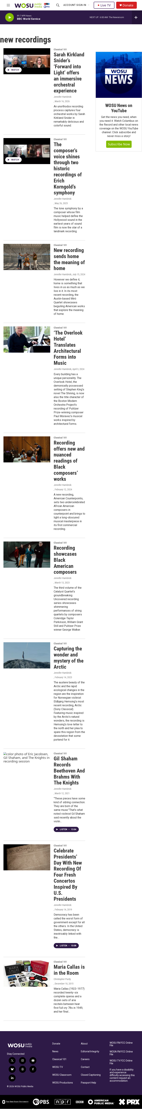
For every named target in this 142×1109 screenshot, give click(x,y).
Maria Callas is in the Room (69, 970)
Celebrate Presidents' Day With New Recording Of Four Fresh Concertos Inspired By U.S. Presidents (68, 875)
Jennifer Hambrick (62, 96)
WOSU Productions (62, 1082)
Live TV (105, 5)
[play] (9, 17)
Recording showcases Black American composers (65, 560)
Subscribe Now (119, 144)
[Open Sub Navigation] (88, 5)
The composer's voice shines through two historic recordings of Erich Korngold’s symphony (68, 168)
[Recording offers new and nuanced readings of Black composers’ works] (26, 449)
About (84, 1043)
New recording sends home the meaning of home (69, 259)
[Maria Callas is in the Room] (26, 974)
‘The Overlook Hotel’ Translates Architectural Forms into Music (68, 348)
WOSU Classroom (62, 1075)
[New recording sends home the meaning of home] (26, 257)
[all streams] (137, 17)
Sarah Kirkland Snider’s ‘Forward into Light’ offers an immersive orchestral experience (69, 73)
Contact (85, 1067)
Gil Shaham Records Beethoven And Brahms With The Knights (69, 771)
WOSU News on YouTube (118, 108)
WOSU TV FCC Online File (121, 1062)
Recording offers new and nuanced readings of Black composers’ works (69, 461)
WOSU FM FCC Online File (121, 1044)
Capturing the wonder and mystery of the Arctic (68, 658)
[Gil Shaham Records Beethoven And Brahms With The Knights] (26, 765)
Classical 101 (59, 1059)
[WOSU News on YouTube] (119, 75)
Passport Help (88, 1082)
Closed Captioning (91, 1075)
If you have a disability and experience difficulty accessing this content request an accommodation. (122, 1075)
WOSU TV (57, 1067)
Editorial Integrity (90, 1051)
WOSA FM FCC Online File (121, 1053)
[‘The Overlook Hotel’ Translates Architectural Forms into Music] (26, 339)
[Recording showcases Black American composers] (26, 554)
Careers (85, 1059)
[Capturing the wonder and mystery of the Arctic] (26, 655)
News (55, 1051)
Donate (128, 5)
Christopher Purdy (62, 979)
